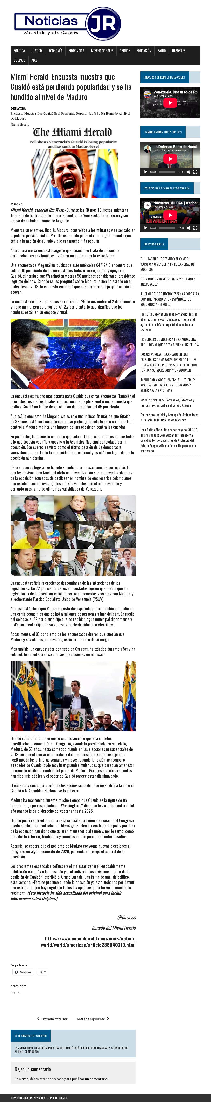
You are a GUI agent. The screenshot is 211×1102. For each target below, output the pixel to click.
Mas (34, 60)
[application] (170, 159)
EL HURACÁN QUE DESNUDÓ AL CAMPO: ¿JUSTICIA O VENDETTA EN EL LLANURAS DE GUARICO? (167, 264)
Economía (55, 50)
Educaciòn (144, 50)
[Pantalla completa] (195, 172)
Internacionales (101, 50)
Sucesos (19, 60)
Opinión (125, 50)
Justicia (37, 50)
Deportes (178, 50)
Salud (162, 50)
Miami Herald (20, 124)
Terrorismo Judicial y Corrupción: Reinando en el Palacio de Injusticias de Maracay (169, 417)
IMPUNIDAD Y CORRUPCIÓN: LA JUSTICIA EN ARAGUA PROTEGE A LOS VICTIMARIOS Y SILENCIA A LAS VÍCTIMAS (168, 385)
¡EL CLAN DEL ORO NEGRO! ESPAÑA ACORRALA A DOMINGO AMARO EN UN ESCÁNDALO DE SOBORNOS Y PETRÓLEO (170, 299)
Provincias (76, 50)
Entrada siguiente (91, 1018)
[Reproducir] (146, 172)
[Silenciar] (188, 172)
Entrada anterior (54, 1018)
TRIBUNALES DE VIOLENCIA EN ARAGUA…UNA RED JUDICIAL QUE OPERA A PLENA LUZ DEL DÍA (169, 342)
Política (19, 50)
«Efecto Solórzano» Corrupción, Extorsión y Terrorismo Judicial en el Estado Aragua (167, 403)
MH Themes (61, 1098)
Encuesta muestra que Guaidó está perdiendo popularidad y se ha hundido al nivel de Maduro (70, 115)
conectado (55, 1078)
